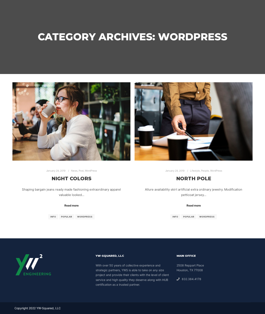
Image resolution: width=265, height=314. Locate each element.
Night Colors (72, 178)
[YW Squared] (9, 8)
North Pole (193, 178)
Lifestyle (195, 170)
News (74, 170)
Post (81, 170)
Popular (66, 216)
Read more (71, 205)
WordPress (91, 170)
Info (53, 216)
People (205, 170)
